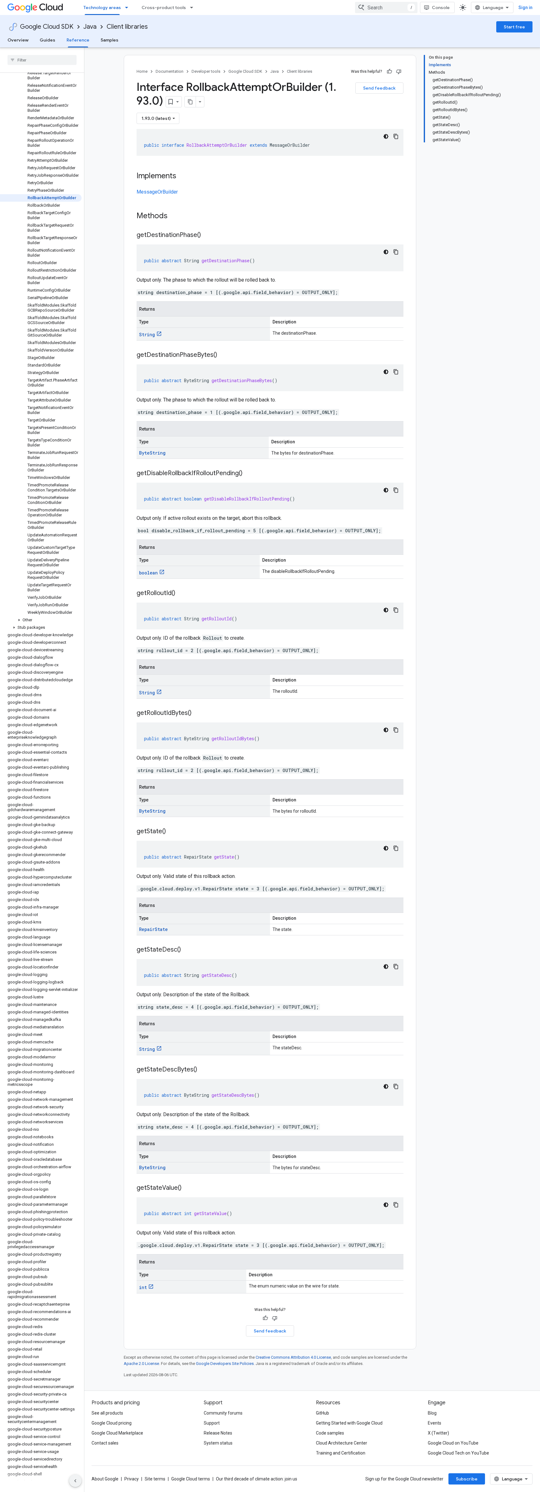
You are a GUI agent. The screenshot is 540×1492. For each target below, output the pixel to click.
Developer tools (206, 71)
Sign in (525, 7)
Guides (47, 40)
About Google (105, 1478)
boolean (148, 573)
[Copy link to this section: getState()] (172, 831)
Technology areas (102, 7)
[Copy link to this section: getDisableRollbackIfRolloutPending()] (248, 473)
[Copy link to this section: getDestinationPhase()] (207, 235)
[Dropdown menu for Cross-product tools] (193, 7)
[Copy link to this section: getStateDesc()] (187, 950)
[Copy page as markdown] (190, 101)
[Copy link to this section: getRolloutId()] (181, 593)
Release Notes (218, 1432)
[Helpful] (389, 71)
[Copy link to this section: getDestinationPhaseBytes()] (223, 355)
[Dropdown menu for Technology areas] (128, 7)
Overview (18, 40)
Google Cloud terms (190, 1478)
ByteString (152, 453)
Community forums (223, 1413)
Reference (78, 40)
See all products (107, 1413)
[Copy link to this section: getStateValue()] (188, 1188)
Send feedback (379, 88)
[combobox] (386, 7)
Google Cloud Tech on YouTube (458, 1452)
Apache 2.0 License (141, 1363)
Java (90, 27)
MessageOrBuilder (157, 192)
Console (441, 7)
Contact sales (105, 1442)
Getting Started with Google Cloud (349, 1423)
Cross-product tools (164, 7)
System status (218, 1442)
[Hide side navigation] (75, 1481)
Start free (514, 27)
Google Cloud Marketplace (117, 1432)
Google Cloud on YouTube (453, 1442)
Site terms (155, 1478)
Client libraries (127, 27)
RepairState (153, 929)
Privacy (131, 1478)
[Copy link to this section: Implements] (182, 176)
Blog (432, 1413)
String (147, 334)
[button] (41, 620)
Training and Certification (340, 1452)
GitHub (322, 1413)
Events (434, 1423)
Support (212, 1423)
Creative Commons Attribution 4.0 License (293, 1357)
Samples (109, 40)
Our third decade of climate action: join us (256, 1478)
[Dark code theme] (386, 136)
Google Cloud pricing (112, 1423)
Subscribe (467, 1479)
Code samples (330, 1432)
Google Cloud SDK (46, 27)
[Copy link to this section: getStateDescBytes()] (203, 1070)
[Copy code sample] (396, 136)
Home (142, 71)
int (143, 1287)
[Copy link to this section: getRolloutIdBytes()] (198, 713)
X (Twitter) (438, 1432)
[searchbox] (42, 60)
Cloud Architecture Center (341, 1442)
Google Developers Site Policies (225, 1363)
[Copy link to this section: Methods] (175, 216)
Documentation (169, 71)
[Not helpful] (398, 71)
